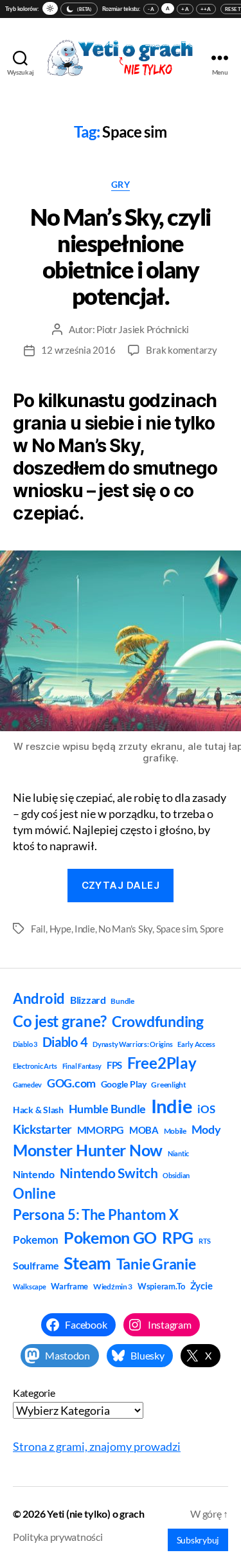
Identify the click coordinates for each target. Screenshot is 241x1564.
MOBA (144, 1130)
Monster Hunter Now (88, 1149)
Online (34, 1193)
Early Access (196, 1044)
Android (39, 998)
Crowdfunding (158, 1021)
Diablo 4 (65, 1042)
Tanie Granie (156, 1264)
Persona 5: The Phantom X (96, 1214)
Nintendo (34, 1174)
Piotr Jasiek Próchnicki (142, 329)
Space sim (176, 928)
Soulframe (36, 1265)
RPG (177, 1237)
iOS (206, 1109)
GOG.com (71, 1083)
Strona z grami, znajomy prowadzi (97, 1446)
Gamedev (27, 1084)
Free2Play (162, 1063)
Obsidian (176, 1175)
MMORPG (100, 1129)
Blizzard (88, 1000)
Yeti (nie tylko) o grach (96, 1513)
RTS (205, 1241)
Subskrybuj (198, 1539)
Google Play (124, 1083)
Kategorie (34, 1393)
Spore (212, 928)
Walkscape (29, 1286)
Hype (60, 928)
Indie (85, 928)
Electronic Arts (35, 1066)
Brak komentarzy (181, 350)
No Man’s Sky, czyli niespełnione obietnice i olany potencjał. (120, 256)
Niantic (178, 1153)
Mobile (175, 1131)
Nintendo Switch (109, 1173)
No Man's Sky (125, 928)
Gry (120, 184)
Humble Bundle (108, 1109)
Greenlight (168, 1084)
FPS (114, 1065)
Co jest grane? (60, 1021)
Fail (38, 928)
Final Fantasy (82, 1066)
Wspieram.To (161, 1286)
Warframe (69, 1286)
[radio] (50, 8)
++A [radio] (206, 9)
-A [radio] (151, 9)
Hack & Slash (38, 1109)
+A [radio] (185, 9)
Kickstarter (42, 1129)
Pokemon (35, 1239)
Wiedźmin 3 (112, 1286)
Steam (87, 1262)
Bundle (122, 1001)
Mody (206, 1129)
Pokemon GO (110, 1237)
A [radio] (168, 8)
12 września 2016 (78, 350)
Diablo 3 (25, 1044)
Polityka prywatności (58, 1537)
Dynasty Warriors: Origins (132, 1044)
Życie (201, 1285)
